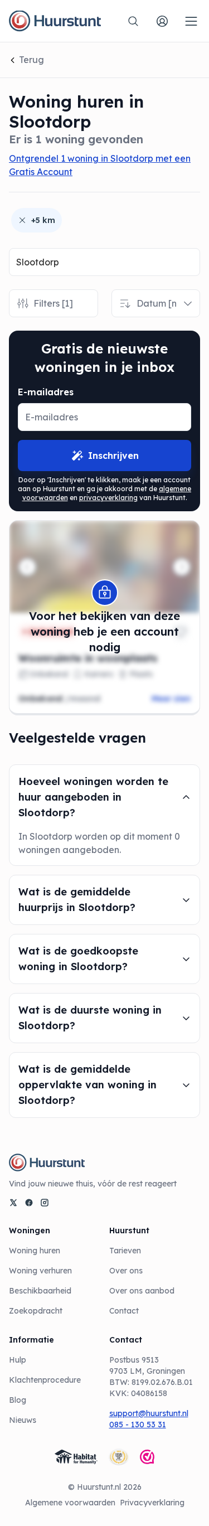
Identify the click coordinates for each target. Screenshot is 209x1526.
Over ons (126, 1271)
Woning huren (34, 1251)
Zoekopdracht (35, 1311)
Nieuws (22, 1420)
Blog (17, 1400)
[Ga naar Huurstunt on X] (13, 1202)
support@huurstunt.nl (148, 1413)
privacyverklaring (108, 497)
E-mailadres (46, 392)
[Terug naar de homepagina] (55, 21)
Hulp (17, 1360)
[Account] (162, 21)
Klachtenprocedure (45, 1380)
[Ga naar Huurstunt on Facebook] (29, 1202)
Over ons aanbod (141, 1291)
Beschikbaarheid (40, 1291)
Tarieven (125, 1251)
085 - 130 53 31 (137, 1425)
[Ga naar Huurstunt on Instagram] (44, 1202)
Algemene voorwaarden (70, 1503)
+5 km (43, 220)
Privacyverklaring (152, 1503)
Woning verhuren (40, 1271)
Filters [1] (53, 303)
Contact (124, 1311)
